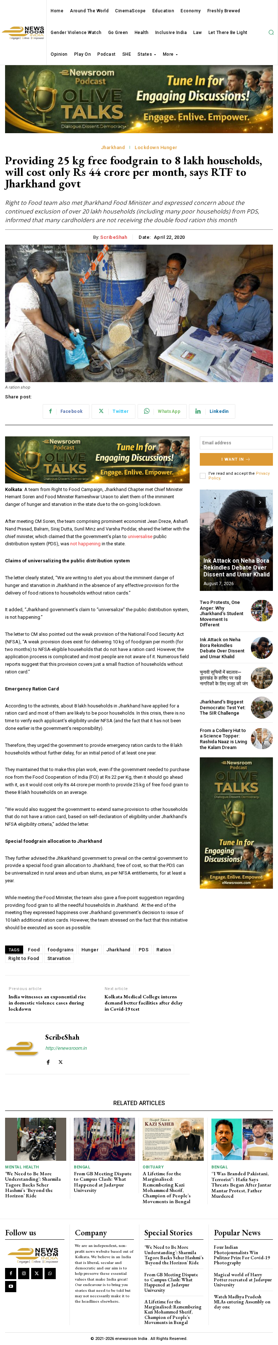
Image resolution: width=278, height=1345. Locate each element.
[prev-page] (247, 502)
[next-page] (260, 502)
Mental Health (22, 1167)
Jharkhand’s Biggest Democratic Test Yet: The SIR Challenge (222, 707)
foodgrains (60, 949)
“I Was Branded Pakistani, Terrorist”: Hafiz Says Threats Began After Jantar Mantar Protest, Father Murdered (241, 1184)
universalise (140, 536)
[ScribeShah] (22, 1048)
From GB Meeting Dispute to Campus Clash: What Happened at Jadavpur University (103, 1181)
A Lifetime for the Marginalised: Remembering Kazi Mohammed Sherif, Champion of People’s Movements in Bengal (167, 1187)
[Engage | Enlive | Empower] (34, 1255)
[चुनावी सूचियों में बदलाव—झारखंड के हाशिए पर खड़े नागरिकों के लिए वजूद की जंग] (262, 678)
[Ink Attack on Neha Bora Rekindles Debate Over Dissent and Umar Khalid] (236, 540)
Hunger (89, 949)
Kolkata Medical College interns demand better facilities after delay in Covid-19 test (144, 1003)
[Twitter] (60, 1060)
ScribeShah (113, 237)
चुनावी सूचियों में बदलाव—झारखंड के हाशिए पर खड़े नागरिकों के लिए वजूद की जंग (224, 677)
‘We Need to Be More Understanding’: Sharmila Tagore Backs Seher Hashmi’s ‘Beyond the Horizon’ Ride (33, 1184)
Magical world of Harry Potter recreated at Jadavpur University (243, 1280)
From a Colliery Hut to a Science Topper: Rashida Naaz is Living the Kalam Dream (223, 739)
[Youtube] (10, 1286)
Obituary (153, 1167)
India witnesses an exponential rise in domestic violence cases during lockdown (47, 1003)
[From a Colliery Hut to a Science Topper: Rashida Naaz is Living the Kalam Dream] (262, 739)
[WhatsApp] (50, 1273)
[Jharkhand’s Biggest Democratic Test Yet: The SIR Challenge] (262, 708)
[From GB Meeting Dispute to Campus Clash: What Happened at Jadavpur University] (104, 1139)
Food (34, 949)
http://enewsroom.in (66, 1048)
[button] (271, 32)
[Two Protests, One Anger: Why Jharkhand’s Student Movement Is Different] (262, 611)
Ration (163, 949)
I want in (233, 459)
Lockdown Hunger (156, 147)
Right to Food (23, 958)
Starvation (59, 958)
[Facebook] (48, 1060)
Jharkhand (113, 147)
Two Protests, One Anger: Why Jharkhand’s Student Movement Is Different (221, 613)
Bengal (82, 1167)
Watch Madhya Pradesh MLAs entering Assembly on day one (242, 1302)
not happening (85, 543)
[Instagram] (23, 1273)
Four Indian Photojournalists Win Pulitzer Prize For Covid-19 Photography (242, 1255)
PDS (144, 949)
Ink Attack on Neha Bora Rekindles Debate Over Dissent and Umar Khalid (236, 567)
